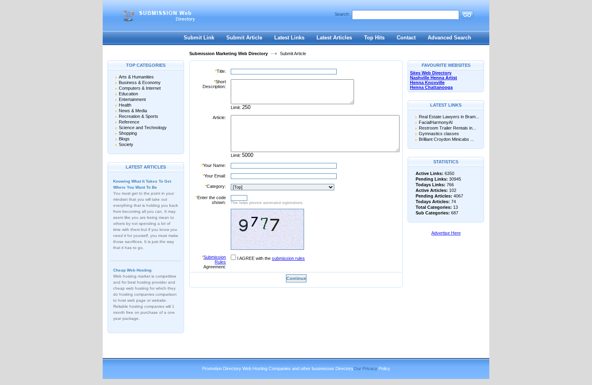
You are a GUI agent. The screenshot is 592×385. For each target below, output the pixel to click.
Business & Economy (140, 82)
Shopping (128, 133)
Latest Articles (334, 38)
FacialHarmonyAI (436, 122)
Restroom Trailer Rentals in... (447, 128)
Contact (406, 38)
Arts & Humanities (136, 76)
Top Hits (374, 38)
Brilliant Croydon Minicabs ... (446, 139)
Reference (129, 121)
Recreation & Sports (138, 116)
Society (126, 144)
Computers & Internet (140, 88)
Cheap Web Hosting (132, 270)
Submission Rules (214, 259)
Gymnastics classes (439, 133)
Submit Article (244, 38)
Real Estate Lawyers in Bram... (449, 116)
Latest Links (289, 38)
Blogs (124, 138)
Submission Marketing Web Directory (228, 53)
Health (125, 105)
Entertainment (132, 99)
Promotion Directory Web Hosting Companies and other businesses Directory (278, 368)
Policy (384, 368)
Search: (342, 14)
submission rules (288, 258)
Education (128, 93)
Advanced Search (449, 38)
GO (467, 15)
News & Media (133, 110)
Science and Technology (143, 127)
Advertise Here (446, 233)
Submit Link (199, 38)
